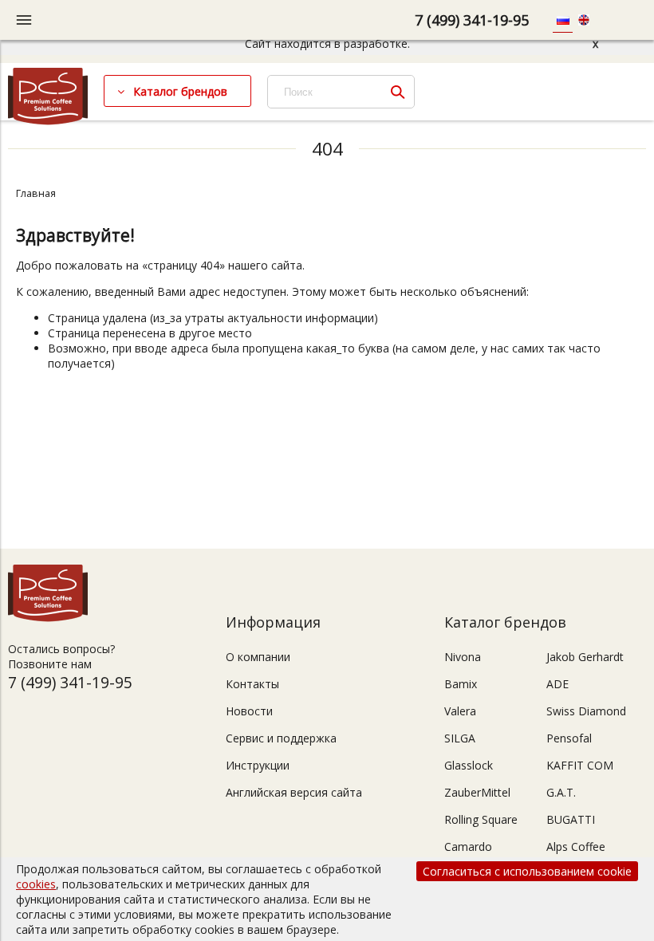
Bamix (460, 683)
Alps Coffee (575, 846)
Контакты (252, 683)
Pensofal (569, 738)
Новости (249, 711)
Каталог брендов (180, 91)
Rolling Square (481, 819)
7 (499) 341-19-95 (472, 20)
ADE (557, 683)
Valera (460, 711)
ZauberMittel (477, 792)
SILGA (459, 738)
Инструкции (258, 765)
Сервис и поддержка (281, 738)
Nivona (462, 656)
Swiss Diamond (586, 711)
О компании (258, 656)
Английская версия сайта (294, 792)
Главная (36, 193)
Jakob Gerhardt (585, 656)
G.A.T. (561, 792)
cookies (36, 884)
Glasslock (468, 765)
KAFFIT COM (579, 765)
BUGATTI (570, 819)
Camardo (468, 846)
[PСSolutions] (48, 120)
